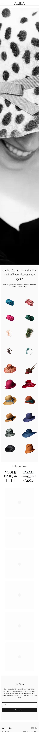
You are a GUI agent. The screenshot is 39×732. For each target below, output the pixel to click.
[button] (2, 3)
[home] (19, 3)
